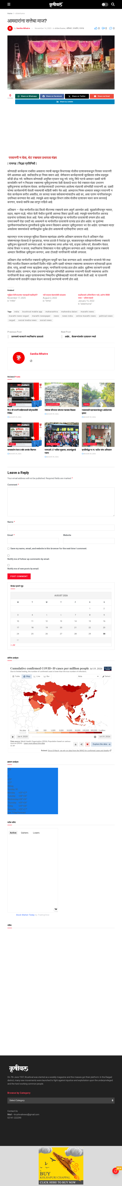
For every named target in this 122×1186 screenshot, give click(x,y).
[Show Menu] (8, 4)
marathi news (87, 312)
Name (11, 521)
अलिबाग (69, 28)
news (56, 316)
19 (47, 627)
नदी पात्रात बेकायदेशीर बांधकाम (54, 295)
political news (106, 316)
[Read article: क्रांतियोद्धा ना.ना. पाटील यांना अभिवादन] (99, 435)
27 (61, 634)
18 (32, 627)
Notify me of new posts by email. (23, 568)
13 (61, 621)
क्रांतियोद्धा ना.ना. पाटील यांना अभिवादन (97, 449)
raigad (12, 320)
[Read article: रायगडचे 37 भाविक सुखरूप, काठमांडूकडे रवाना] (62, 435)
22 (90, 627)
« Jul (13, 645)
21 (75, 627)
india (16, 312)
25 (32, 634)
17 (18, 627)
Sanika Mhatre (23, 28)
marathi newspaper (41, 316)
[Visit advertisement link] (61, 1166)
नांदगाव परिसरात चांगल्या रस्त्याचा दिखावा (60, 410)
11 (32, 621)
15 (90, 621)
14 (75, 621)
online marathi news (86, 316)
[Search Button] (113, 4)
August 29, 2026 (15, 417)
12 (47, 621)
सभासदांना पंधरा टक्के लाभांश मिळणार (21, 449)
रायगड (81, 28)
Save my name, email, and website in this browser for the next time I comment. (48, 548)
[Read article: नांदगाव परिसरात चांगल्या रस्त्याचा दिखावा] (62, 395)
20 (61, 627)
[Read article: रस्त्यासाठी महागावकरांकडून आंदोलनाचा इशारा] (99, 395)
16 (104, 621)
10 (18, 621)
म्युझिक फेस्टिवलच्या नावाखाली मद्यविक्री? (22, 295)
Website (67, 535)
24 (18, 634)
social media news (27, 320)
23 (104, 627)
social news (46, 320)
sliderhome (20, 13)
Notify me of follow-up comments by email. (28, 559)
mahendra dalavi (69, 312)
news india (67, 316)
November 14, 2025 (43, 28)
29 (90, 634)
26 (47, 634)
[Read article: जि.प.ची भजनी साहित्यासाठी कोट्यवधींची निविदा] (24, 395)
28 (75, 634)
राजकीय (75, 28)
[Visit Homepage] (56, 4)
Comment (13, 484)
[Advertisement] (61, 130)
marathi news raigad (19, 316)
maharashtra (52, 312)
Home (9, 13)
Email (11, 535)
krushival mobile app (32, 312)
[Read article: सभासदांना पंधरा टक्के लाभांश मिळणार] (24, 435)
